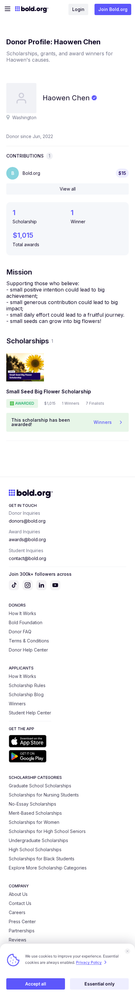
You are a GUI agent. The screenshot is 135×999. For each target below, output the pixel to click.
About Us (18, 894)
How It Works (22, 613)
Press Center (22, 921)
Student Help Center (30, 712)
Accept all (35, 983)
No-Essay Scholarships (32, 804)
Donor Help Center (28, 649)
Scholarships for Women (34, 822)
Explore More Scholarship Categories (48, 867)
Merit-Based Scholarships (35, 813)
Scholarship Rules (27, 685)
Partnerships (22, 930)
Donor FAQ (20, 631)
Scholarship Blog (26, 694)
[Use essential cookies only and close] (127, 951)
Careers (17, 912)
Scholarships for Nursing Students (44, 794)
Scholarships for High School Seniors (47, 831)
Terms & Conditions (29, 640)
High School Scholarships (35, 849)
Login (78, 9)
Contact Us (20, 903)
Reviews (17, 939)
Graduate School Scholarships (40, 785)
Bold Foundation (25, 622)
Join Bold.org (112, 9)
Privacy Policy (89, 962)
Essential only (99, 983)
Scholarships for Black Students (41, 858)
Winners (17, 703)
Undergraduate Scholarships (38, 840)
